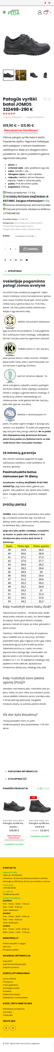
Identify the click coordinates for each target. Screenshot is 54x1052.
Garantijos (7, 1012)
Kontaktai (7, 991)
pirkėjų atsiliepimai (12, 117)
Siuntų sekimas (9, 978)
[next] (49, 99)
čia (47, 200)
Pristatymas (8, 981)
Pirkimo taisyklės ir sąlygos (14, 943)
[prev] (45, 99)
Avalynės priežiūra (11, 967)
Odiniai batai (8, 226)
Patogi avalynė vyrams (24, 226)
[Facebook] (45, 3)
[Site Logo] (14, 12)
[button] (5, 12)
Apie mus (7, 946)
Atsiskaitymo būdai (11, 988)
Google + (21, 260)
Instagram (13, 1028)
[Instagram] (49, 3)
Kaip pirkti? (7, 961)
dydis (6, 235)
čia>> (5, 497)
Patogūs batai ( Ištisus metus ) (15, 229)
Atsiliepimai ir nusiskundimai (15, 997)
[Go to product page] (14, 806)
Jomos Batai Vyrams (33, 223)
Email (26, 260)
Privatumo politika (11, 949)
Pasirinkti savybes (14, 844)
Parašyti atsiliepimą (35, 117)
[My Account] (40, 12)
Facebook (5, 260)
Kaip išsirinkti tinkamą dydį (14, 964)
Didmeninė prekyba (11, 994)
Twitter (10, 260)
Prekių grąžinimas (10, 985)
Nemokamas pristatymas (14, 1009)
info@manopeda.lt (11, 894)
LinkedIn (16, 260)
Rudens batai (35, 229)
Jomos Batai (19, 223)
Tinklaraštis (8, 1015)
